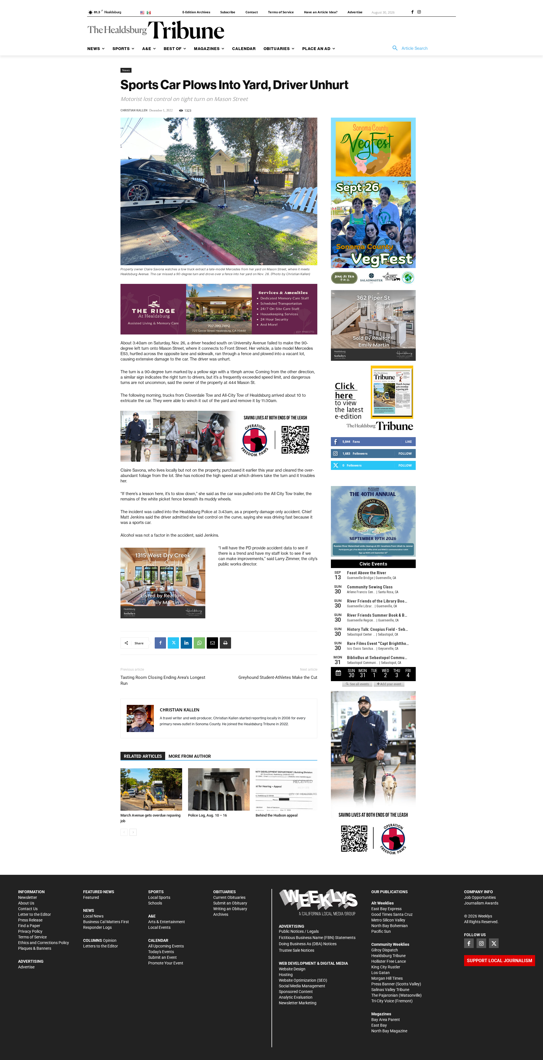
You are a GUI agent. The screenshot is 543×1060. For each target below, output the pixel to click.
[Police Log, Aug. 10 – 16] (219, 789)
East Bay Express (386, 908)
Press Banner (383, 984)
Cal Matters (110, 921)
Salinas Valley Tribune (390, 989)
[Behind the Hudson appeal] (286, 789)
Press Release (30, 920)
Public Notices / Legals (299, 931)
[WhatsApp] (199, 643)
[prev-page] (124, 832)
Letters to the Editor (100, 946)
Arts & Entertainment (166, 921)
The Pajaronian (384, 995)
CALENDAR (158, 940)
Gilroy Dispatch (384, 950)
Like (408, 441)
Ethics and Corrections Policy (43, 942)
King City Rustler (385, 967)
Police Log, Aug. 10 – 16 (207, 815)
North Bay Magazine (389, 1031)
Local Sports (159, 897)
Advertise (26, 967)
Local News (93, 916)
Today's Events (161, 951)
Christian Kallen (133, 110)
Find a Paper (29, 925)
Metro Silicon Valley (388, 920)
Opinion (110, 940)
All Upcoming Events (166, 946)
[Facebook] (412, 12)
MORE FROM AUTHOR (190, 756)
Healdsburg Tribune (388, 955)
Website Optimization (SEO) (303, 980)
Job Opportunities (480, 897)
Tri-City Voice (382, 1001)
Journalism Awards (481, 903)
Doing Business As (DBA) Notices (308, 944)
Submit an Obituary (230, 903)
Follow (405, 453)
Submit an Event (162, 957)
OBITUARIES (224, 892)
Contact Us (28, 908)
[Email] (212, 643)
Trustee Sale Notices (296, 950)
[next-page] (133, 832)
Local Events (159, 927)
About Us (26, 903)
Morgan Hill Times (387, 978)
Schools (155, 903)
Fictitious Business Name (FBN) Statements (317, 937)
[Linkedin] (186, 643)
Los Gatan (380, 972)
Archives (220, 914)
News (126, 70)
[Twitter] (173, 643)
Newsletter (27, 897)
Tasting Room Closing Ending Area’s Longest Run (162, 680)
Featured (91, 897)
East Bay (379, 1025)
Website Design (292, 969)
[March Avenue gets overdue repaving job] (151, 789)
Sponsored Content (296, 991)
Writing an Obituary (230, 908)
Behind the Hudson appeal (277, 815)
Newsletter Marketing (297, 1003)
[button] (408, 48)
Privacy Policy (30, 931)
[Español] (149, 12)
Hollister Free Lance (388, 961)
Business (91, 921)
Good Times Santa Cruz (392, 914)
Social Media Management (302, 986)
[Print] (225, 643)
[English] (143, 12)
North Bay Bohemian (389, 925)
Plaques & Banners (34, 948)
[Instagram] (419, 12)
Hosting (286, 974)
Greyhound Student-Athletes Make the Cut (277, 677)
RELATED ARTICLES (143, 756)
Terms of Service (32, 937)
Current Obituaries (229, 897)
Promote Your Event (165, 963)
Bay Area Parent (385, 1019)
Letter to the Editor (34, 914)
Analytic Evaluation (296, 997)
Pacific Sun (381, 931)
